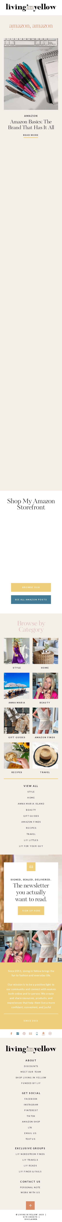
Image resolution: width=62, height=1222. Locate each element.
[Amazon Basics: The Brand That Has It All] (31, 74)
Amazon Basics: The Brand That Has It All (31, 124)
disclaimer (31, 1219)
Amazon (31, 115)
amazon (19, 26)
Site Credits (30, 1217)
